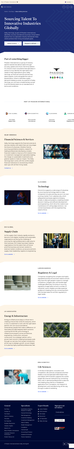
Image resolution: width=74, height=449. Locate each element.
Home (6, 11)
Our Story (11, 11)
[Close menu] (71, 7)
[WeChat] (68, 443)
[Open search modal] (63, 7)
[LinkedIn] (64, 443)
